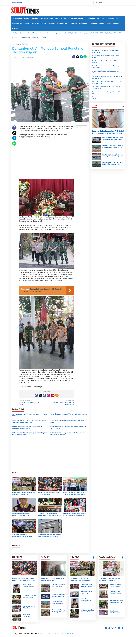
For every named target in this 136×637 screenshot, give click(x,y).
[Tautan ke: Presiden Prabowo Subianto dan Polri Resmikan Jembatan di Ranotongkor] (111, 568)
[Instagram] (48, 395)
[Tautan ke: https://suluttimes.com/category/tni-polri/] (93, 557)
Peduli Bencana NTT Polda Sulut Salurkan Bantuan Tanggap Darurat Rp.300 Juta (29, 421)
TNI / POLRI (30, 57)
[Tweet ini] (77, 56)
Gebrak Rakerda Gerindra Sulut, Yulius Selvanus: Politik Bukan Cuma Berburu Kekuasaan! (112, 138)
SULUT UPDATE (22, 57)
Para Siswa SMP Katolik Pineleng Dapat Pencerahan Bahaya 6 (116, 592)
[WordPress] (44, 395)
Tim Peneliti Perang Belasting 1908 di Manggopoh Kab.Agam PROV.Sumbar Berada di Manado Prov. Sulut (58, 611)
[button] (123, 2)
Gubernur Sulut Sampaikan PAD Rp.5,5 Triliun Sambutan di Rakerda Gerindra (108, 132)
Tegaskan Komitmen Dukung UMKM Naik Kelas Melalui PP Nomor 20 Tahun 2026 (58, 595)
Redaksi (44, 634)
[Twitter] (40, 395)
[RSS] (57, 395)
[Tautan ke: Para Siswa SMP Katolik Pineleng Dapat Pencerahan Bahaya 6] (103, 594)
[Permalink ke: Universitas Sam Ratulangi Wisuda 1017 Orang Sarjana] (50, 484)
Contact (51, 634)
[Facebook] (36, 395)
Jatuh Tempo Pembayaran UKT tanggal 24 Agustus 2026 (67, 421)
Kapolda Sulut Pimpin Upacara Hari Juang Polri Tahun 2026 (29, 415)
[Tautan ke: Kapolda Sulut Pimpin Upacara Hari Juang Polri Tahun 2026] (82, 568)
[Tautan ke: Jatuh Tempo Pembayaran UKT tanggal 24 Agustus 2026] (16, 588)
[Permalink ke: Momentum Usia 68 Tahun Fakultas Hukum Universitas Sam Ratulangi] (75, 505)
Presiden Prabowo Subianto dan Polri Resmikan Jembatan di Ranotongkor (110, 579)
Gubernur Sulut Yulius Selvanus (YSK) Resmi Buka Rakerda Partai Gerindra (113, 146)
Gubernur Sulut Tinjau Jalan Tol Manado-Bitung (63, 402)
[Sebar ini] (73, 56)
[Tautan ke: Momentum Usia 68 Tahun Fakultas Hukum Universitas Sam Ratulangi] (16, 608)
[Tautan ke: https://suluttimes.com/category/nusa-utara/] (123, 106)
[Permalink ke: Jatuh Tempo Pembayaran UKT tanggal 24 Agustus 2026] (24, 505)
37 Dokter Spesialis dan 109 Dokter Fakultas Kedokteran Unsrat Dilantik (27, 427)
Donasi (59, 634)
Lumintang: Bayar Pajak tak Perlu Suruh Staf (52, 579)
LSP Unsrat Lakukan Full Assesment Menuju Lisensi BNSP (58, 585)
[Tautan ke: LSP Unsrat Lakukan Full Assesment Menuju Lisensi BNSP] (45, 588)
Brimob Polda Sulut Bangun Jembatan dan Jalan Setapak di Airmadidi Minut (116, 601)
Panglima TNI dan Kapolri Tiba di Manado (30, 402)
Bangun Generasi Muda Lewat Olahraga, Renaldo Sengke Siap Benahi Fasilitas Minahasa (112, 155)
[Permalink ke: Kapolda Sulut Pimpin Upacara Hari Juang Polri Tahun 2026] (24, 484)
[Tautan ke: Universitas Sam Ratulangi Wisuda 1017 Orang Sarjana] (24, 568)
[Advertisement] (46, 159)
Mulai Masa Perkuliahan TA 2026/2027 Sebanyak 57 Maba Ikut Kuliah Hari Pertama (29, 615)
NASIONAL (15, 57)
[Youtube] (52, 395)
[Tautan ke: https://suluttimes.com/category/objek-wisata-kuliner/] (123, 557)
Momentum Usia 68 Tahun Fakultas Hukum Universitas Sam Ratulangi (68, 427)
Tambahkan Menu (16, 2)
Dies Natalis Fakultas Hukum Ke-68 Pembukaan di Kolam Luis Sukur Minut (116, 612)
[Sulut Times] (25, 10)
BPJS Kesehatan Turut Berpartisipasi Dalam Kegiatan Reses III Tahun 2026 (29, 433)
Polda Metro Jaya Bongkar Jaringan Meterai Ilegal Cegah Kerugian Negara (67, 433)
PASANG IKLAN (68, 634)
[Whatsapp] (85, 56)
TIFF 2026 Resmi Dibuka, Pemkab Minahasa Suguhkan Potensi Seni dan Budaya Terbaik (116, 585)
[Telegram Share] (81, 56)
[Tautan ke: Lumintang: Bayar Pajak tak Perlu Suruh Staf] (53, 568)
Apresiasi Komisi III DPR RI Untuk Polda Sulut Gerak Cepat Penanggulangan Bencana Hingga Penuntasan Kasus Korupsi (112, 163)
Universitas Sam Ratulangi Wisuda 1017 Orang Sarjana (68, 414)
